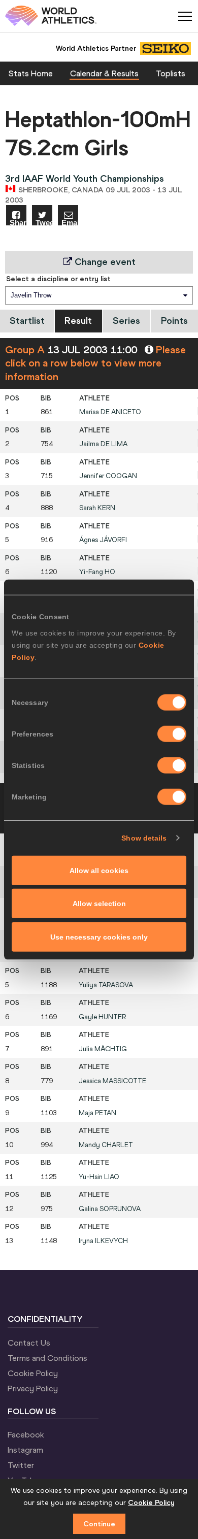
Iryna (103, 1240)
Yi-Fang (97, 571)
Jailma (103, 444)
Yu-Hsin (99, 1177)
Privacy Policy (33, 1388)
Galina (110, 1209)
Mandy (106, 1145)
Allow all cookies (99, 870)
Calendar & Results (104, 73)
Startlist (27, 320)
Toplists (170, 73)
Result (78, 320)
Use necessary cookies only (99, 936)
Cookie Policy (33, 1373)
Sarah (97, 508)
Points (174, 320)
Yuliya (106, 985)
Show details (144, 838)
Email (69, 222)
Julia (103, 1049)
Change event (104, 261)
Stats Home (31, 73)
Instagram (25, 1450)
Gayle (102, 1017)
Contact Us (29, 1342)
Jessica (112, 1081)
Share (18, 222)
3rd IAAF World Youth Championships (84, 178)
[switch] (171, 733)
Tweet (44, 222)
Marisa (110, 412)
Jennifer (108, 476)
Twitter (21, 1465)
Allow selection (99, 903)
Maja (97, 1113)
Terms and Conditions (47, 1358)
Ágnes (103, 540)
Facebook (26, 1434)
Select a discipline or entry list (58, 278)
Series (126, 320)
